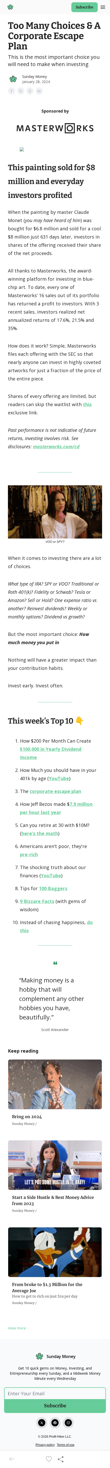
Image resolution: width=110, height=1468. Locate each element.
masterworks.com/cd (56, 446)
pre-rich (29, 854)
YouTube (59, 778)
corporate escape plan (55, 791)
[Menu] (103, 6)
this (87, 404)
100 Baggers (53, 888)
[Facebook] (55, 1422)
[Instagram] (68, 1422)
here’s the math (39, 833)
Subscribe (84, 7)
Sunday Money (34, 76)
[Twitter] (41, 1422)
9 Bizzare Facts (37, 901)
